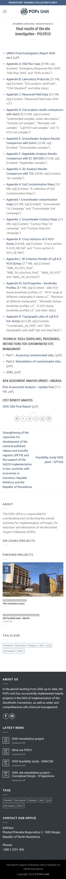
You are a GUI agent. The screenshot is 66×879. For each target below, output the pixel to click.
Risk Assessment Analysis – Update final (28, 387)
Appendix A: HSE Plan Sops (23, 63)
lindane (32, 645)
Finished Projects (44, 24)
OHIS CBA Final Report (17, 406)
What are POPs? (22, 750)
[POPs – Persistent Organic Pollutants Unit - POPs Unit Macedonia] (35, 11)
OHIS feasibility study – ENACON (32, 761)
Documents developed (23, 24)
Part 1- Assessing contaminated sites (30, 355)
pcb (49, 645)
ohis (41, 645)
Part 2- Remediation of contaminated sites (33, 361)
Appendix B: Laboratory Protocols (27, 79)
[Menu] (5, 11)
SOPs (9, 372)
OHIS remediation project (28, 738)
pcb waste (9, 651)
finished (8, 645)
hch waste (20, 645)
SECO (20, 651)
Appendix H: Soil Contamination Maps (30, 184)
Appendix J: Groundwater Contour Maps (32, 219)
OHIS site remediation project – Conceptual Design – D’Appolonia (33, 774)
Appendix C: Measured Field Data (27, 94)
